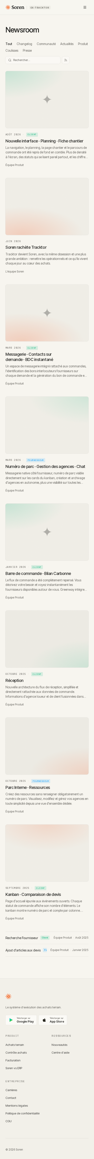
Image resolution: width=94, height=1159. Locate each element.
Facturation (13, 1060)
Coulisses (11, 50)
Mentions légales (16, 1105)
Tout (8, 44)
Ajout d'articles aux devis (26, 950)
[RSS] (65, 60)
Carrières (11, 1090)
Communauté (46, 44)
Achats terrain (14, 1045)
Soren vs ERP (13, 1068)
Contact (10, 1098)
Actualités (66, 44)
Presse (27, 50)
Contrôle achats (16, 1052)
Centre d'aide (60, 1052)
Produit (83, 44)
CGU (8, 1121)
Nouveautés (59, 1045)
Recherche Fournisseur (26, 938)
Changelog (24, 44)
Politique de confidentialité (22, 1113)
